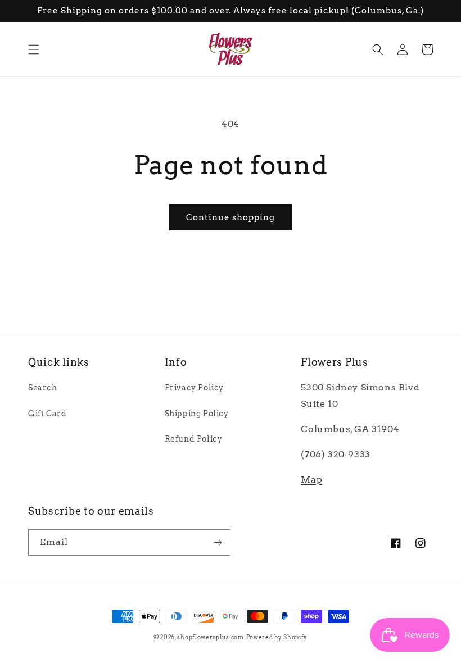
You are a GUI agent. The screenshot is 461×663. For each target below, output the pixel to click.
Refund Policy (194, 438)
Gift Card (47, 413)
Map (311, 479)
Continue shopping (230, 217)
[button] (33, 49)
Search (42, 387)
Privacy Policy (194, 387)
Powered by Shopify (277, 637)
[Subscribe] (217, 542)
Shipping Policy (197, 413)
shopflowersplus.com (210, 637)
